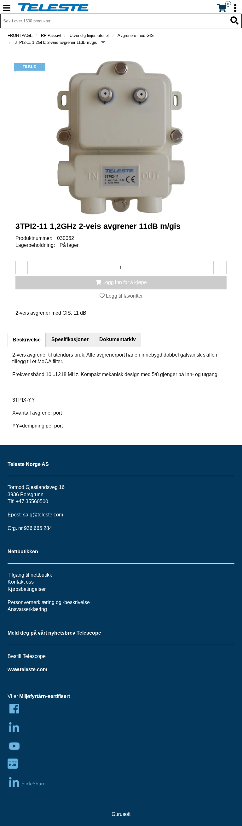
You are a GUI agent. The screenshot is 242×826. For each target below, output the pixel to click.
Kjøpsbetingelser (27, 589)
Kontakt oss (21, 582)
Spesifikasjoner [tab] (70, 339)
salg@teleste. (38, 514)
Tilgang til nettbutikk (30, 575)
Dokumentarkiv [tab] (117, 339)
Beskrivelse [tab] (27, 339)
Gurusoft (121, 814)
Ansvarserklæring (27, 609)
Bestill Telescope (27, 656)
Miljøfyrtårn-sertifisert (44, 696)
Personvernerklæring (31, 602)
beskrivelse (77, 602)
